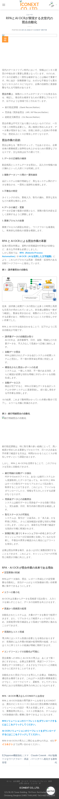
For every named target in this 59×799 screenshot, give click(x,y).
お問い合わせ (24, 783)
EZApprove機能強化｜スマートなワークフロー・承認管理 (15, 759)
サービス (24, 781)
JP (50, 5)
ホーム (9, 781)
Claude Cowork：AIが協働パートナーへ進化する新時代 (44, 759)
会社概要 (16, 781)
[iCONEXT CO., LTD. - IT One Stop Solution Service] (30, 5)
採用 (50, 781)
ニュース (29, 14)
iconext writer (40, 30)
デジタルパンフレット (38, 781)
